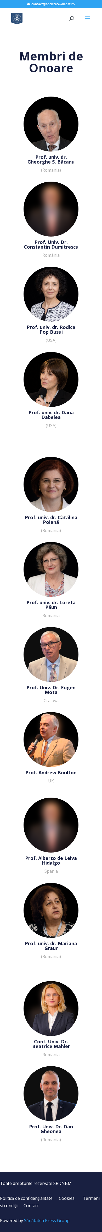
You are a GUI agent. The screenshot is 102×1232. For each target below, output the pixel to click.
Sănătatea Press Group (47, 1220)
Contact (31, 1205)
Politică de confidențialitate (26, 1198)
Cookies (67, 1198)
